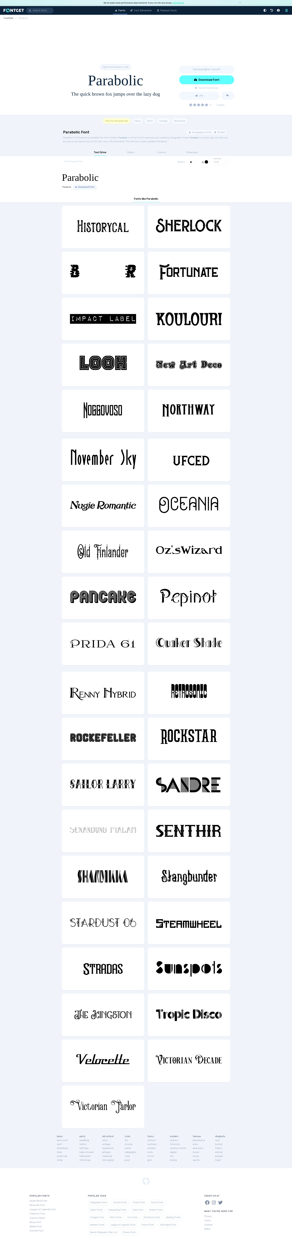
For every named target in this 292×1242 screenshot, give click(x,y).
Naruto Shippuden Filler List (103, 1232)
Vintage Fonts (97, 1217)
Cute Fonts (137, 1210)
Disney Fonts (129, 1232)
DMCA (207, 1229)
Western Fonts (97, 1225)
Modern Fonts (156, 1210)
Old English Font (168, 1225)
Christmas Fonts (152, 1217)
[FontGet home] (13, 10)
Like (200, 95)
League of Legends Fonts (123, 1225)
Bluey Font (35, 1222)
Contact (208, 1224)
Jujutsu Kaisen (37, 1218)
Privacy (208, 1216)
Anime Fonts (148, 1225)
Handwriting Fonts (117, 1210)
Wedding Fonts (173, 1217)
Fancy (137, 121)
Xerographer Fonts (201, 132)
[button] (265, 10)
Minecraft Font (37, 1205)
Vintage (163, 121)
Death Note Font (38, 1201)
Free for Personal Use (116, 121)
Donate (221, 132)
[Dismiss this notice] (240, 3)
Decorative (179, 121)
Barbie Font (36, 1226)
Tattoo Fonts (96, 1210)
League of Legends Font (43, 1209)
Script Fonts (139, 1202)
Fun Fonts (132, 1217)
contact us (178, 3)
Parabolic (122, 137)
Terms (207, 1220)
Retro (150, 121)
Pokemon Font (37, 1213)
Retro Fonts (116, 1217)
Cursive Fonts (120, 1202)
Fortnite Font (36, 1230)
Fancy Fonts (157, 1202)
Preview (217, 159)
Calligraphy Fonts (98, 1202)
